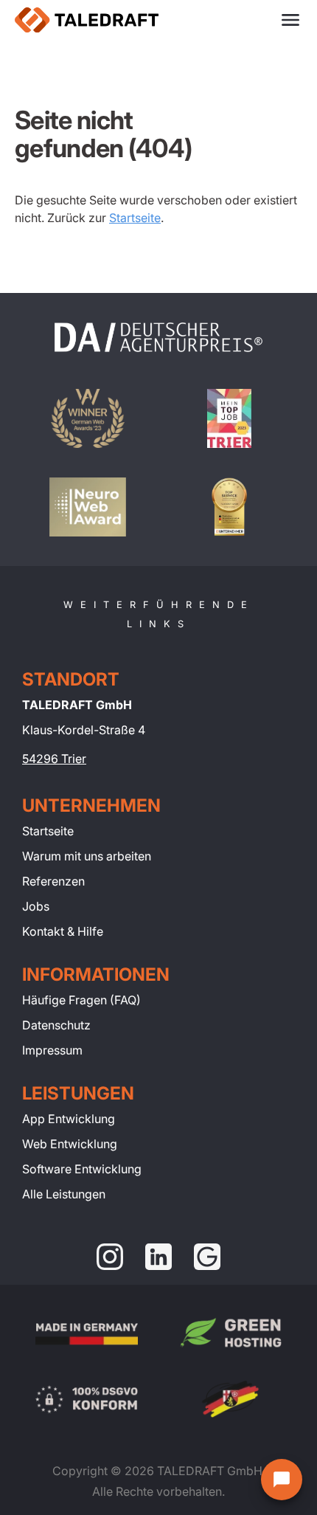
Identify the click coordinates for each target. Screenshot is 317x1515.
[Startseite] (86, 19)
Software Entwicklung (82, 1169)
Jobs (35, 906)
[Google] (207, 1256)
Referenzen (53, 881)
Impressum (52, 1050)
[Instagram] (110, 1256)
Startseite (135, 217)
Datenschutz (56, 1025)
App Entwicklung (68, 1118)
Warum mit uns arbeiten (86, 856)
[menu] (290, 20)
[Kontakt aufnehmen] (281, 1479)
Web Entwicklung (69, 1143)
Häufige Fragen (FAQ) (81, 1000)
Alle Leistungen (63, 1194)
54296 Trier (54, 758)
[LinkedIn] (158, 1256)
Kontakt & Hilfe (62, 931)
